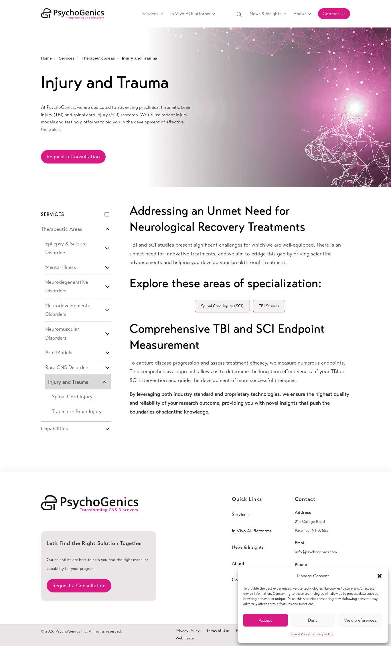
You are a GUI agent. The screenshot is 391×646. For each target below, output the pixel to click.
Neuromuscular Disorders (62, 333)
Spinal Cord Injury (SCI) (222, 306)
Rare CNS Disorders (67, 367)
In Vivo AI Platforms (190, 13)
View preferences (360, 620)
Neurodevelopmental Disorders (68, 310)
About (299, 13)
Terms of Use (217, 630)
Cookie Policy (300, 634)
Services (150, 13)
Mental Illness (60, 267)
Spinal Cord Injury (72, 396)
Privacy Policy (323, 634)
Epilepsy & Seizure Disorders (66, 248)
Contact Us (334, 13)
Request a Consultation (73, 156)
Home (46, 58)
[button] (379, 576)
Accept (265, 620)
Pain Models (58, 352)
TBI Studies (269, 306)
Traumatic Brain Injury (77, 411)
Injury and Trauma (68, 382)
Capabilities (54, 429)
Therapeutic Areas (98, 58)
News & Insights (265, 13)
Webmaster (185, 638)
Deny (313, 620)
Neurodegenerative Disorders (66, 286)
